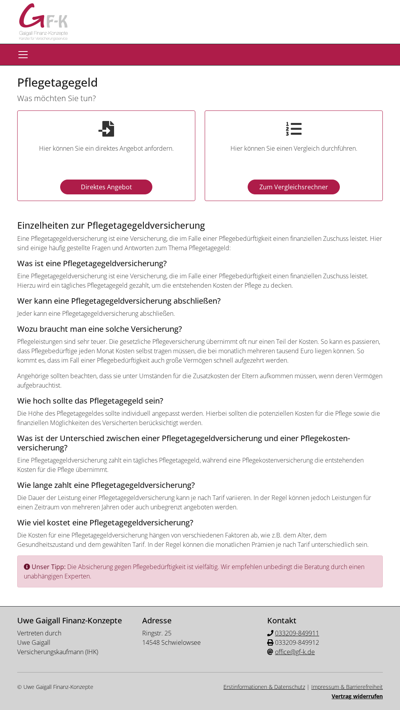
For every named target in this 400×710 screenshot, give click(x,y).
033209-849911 (297, 633)
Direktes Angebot (106, 187)
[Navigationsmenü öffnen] (23, 54)
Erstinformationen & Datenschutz (264, 686)
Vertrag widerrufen (357, 696)
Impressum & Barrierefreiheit (347, 686)
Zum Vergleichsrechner (293, 187)
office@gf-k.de (295, 652)
